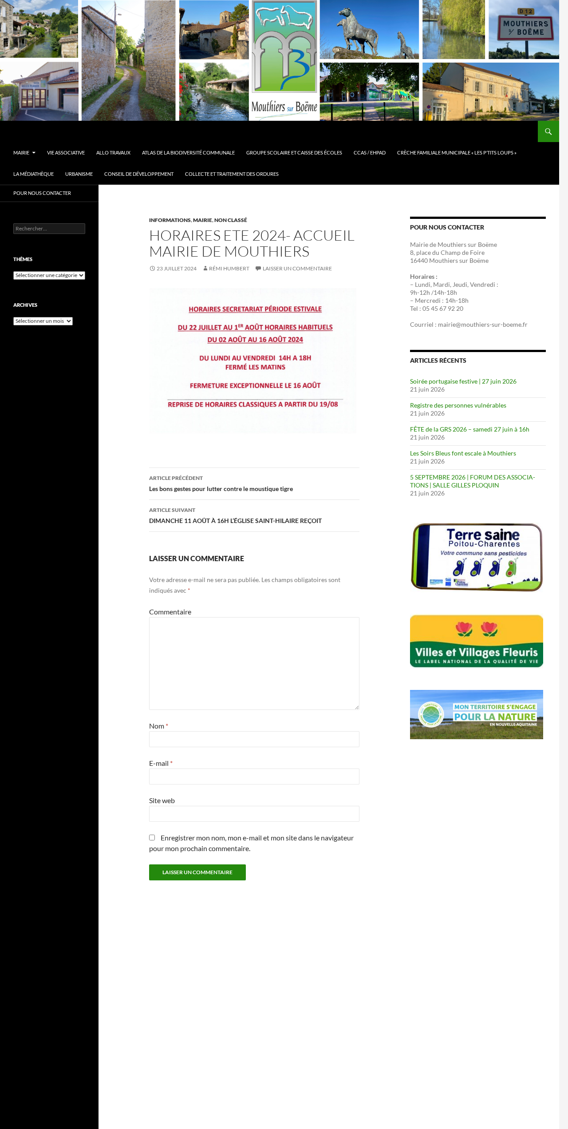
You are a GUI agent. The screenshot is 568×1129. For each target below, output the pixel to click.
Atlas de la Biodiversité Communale (188, 152)
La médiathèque (33, 174)
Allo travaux (113, 152)
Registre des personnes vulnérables (458, 405)
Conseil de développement (139, 174)
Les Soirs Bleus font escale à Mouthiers (463, 453)
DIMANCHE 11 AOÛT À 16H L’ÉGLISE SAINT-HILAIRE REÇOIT (235, 515)
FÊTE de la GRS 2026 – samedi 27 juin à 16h (469, 429)
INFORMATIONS (170, 220)
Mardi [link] (441, 284)
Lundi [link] (422, 284)
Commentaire (170, 611)
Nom (158, 725)
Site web (162, 800)
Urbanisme (79, 174)
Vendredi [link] (482, 284)
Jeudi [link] (460, 284)
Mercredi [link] (428, 300)
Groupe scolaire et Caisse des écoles (294, 152)
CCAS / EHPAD (370, 152)
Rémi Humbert (229, 268)
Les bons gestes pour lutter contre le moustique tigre (221, 483)
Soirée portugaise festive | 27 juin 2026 (463, 381)
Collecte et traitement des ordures (232, 174)
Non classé (230, 220)
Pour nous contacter (42, 193)
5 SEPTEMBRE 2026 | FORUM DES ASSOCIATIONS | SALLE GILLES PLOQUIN (472, 481)
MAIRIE (21, 152)
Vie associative (66, 152)
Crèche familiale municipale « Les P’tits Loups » (457, 152)
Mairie (202, 220)
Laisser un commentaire (297, 268)
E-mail (161, 763)
